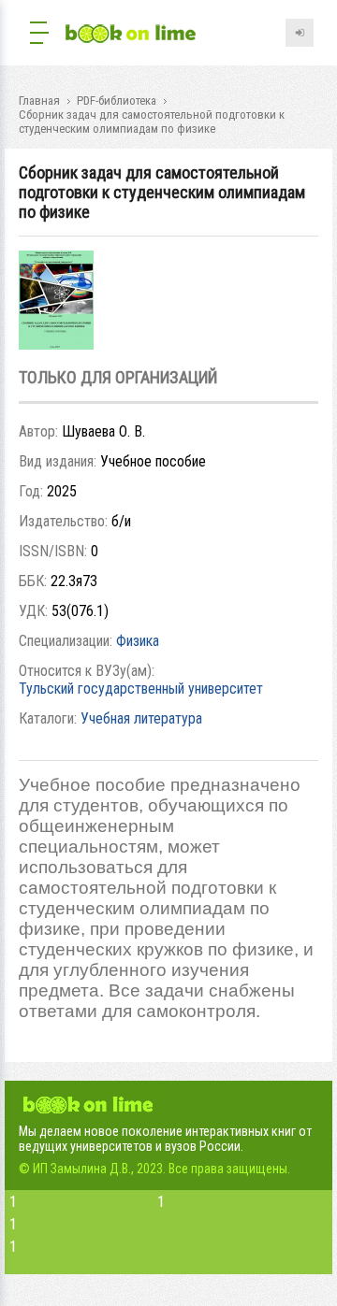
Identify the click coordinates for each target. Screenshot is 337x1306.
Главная (39, 100)
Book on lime (131, 35)
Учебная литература (141, 718)
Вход (300, 33)
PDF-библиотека (116, 100)
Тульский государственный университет (141, 688)
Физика (137, 641)
